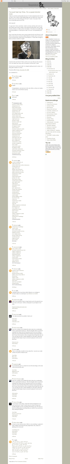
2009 (48, 64)
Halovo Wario (16, 422)
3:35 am (14, 436)
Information (15, 308)
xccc (14, 290)
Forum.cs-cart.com (16, 413)
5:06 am (14, 265)
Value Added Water (51, 140)
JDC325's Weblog (51, 125)
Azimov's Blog (50, 105)
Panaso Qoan (16, 327)
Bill (47, 37)
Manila (14, 349)
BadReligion (21, 8)
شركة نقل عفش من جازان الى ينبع (19, 444)
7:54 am (14, 99)
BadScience (14, 8)
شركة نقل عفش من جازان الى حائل (19, 450)
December (50, 68)
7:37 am (14, 243)
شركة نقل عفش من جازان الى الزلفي (20, 448)
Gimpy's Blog (50, 118)
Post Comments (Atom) (20, 461)
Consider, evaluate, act (52, 110)
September (51, 76)
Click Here (14, 318)
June (49, 79)
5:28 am (14, 296)
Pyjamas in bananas (51, 127)
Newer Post (12, 458)
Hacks (44, 8)
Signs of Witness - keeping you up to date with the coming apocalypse (53, 132)
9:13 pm (14, 91)
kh (13, 440)
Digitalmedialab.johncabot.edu (19, 307)
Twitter (55, 53)
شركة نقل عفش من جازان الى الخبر (20, 441)
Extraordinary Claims (52, 114)
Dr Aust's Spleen (51, 112)
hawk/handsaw (50, 120)
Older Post (40, 458)
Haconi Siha (16, 402)
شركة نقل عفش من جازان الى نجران (20, 451)
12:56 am (14, 157)
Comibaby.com (15, 429)
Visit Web (14, 320)
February (50, 87)
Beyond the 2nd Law (52, 109)
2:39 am (14, 324)
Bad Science (50, 107)
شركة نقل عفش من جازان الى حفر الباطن (21, 447)
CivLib (32, 8)
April (49, 83)
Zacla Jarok (16, 314)
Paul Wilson (16, 76)
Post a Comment (13, 456)
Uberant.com (15, 342)
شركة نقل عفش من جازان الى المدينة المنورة (22, 443)
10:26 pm (14, 287)
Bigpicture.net (15, 371)
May (49, 81)
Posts (48, 29)
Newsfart (56, 8)
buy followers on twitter (32, 293)
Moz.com (14, 356)
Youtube (53, 54)
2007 (48, 91)
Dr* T (14, 95)
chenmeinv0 (16, 247)
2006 (48, 93)
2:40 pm (14, 454)
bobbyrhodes (16, 299)
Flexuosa (49, 117)
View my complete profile (52, 56)
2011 (48, 61)
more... (59, 98)
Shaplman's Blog (51, 128)
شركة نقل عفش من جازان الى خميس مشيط (21, 445)
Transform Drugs (51, 138)
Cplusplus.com (15, 321)
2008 (48, 66)
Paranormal (27, 8)
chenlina (15, 160)
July (49, 77)
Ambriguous (50, 102)
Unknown (15, 225)
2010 (48, 63)
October (50, 74)
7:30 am (14, 221)
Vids (49, 8)
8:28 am (14, 375)
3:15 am (14, 345)
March (50, 85)
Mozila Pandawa (17, 378)
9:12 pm (14, 80)
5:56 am (14, 310)
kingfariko (15, 364)
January (50, 89)
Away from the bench (52, 104)
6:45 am (14, 398)
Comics (36, 8)
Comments (49, 32)
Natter (52, 8)
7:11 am (14, 418)
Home (26, 458)
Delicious (48, 54)
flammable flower (51, 115)
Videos (40, 8)
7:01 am (14, 360)
